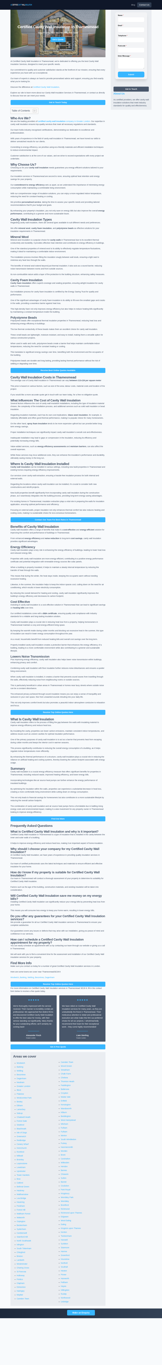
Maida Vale (65, 1097)
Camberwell (22, 1233)
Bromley (20, 1160)
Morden (64, 1151)
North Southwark (24, 1241)
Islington (20, 1244)
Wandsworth (66, 1108)
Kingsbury (65, 1193)
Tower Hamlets (23, 1175)
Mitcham (64, 1124)
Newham (20, 1082)
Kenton (64, 1232)
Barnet (63, 1182)
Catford (20, 1183)
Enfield (64, 1101)
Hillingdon (65, 1290)
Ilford (19, 1090)
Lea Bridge (21, 1198)
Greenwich (21, 1136)
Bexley (19, 1102)
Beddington (66, 1116)
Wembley (65, 1201)
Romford (20, 1152)
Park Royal (65, 1190)
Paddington (66, 1085)
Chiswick (64, 1174)
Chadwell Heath (23, 1117)
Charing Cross (23, 1268)
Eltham (20, 1105)
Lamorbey (21, 1109)
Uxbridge (65, 1302)
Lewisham (21, 1167)
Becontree (39, 977)
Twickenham (66, 1236)
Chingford (21, 1252)
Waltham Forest (23, 1214)
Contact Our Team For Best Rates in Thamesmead (58, 520)
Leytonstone (22, 1163)
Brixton (20, 1256)
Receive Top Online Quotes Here (58, 712)
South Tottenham (24, 1248)
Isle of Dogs (22, 1132)
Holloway (21, 1275)
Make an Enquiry (81, 1312)
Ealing (63, 1224)
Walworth (21, 1217)
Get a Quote (57, 39)
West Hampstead (68, 1120)
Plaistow (20, 1094)
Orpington (21, 1221)
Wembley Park (67, 1197)
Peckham (21, 1206)
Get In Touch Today (58, 102)
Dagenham (49, 977)
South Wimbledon (68, 1139)
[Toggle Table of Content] (33, 111)
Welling (31, 977)
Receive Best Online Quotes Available (58, 370)
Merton (64, 1135)
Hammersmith (67, 1147)
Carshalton (65, 1159)
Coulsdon (65, 1186)
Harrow (64, 1251)
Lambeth (20, 1260)
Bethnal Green (23, 1187)
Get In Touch (131, 89)
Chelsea (64, 1078)
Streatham (65, 1070)
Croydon (64, 1093)
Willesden (65, 1162)
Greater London (23, 1086)
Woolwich (14, 977)
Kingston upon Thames (71, 1228)
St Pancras (21, 1272)
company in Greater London (64, 121)
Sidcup (20, 1113)
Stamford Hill (22, 1237)
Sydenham (21, 1229)
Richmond (65, 1209)
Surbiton (64, 1244)
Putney (64, 1143)
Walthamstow (22, 1194)
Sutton (63, 1178)
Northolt (64, 1263)
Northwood (65, 1298)
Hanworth (65, 1278)
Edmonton (21, 1287)
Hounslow (65, 1259)
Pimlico (20, 1279)
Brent (63, 1155)
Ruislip (64, 1294)
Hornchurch (22, 1148)
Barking (23, 977)
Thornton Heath (67, 1081)
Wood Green (66, 1066)
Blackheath (21, 1129)
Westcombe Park (24, 1098)
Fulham (64, 1128)
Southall (64, 1267)
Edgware (64, 1217)
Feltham (64, 1282)
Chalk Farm (66, 1074)
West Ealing (66, 1220)
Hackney (20, 1190)
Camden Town (23, 1299)
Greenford (65, 1255)
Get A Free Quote (58, 1047)
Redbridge (21, 1140)
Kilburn (64, 1112)
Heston (64, 1271)
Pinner (63, 1275)
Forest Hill (21, 1210)
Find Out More (58, 819)
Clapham (20, 1283)
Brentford (65, 1205)
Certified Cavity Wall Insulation (46, 87)
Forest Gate (22, 1121)
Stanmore (65, 1247)
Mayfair (20, 1295)
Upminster (21, 1171)
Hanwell (64, 1240)
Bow (18, 1179)
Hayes (63, 1286)
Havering (20, 1202)
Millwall (20, 1156)
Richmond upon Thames (71, 1213)
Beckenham (22, 1225)
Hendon (64, 1166)
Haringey (20, 1291)
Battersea (65, 1089)
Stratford (20, 1125)
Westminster (22, 1264)
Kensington (65, 1105)
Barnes (64, 1170)
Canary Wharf (23, 1144)
